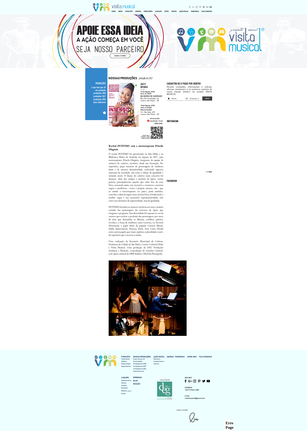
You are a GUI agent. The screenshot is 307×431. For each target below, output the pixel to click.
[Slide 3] (155, 70)
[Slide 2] (153, 70)
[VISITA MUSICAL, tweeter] (203, 7)
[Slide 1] (151, 70)
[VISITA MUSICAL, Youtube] (208, 381)
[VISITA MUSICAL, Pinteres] (200, 7)
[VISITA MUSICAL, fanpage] (189, 7)
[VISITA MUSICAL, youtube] (210, 7)
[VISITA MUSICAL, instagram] (195, 381)
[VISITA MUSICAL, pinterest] (199, 381)
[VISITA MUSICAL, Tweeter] (204, 381)
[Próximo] (294, 40)
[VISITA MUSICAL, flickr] (207, 7)
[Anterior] (13, 40)
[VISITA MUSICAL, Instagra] (196, 7)
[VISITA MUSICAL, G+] (193, 7)
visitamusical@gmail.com (195, 398)
